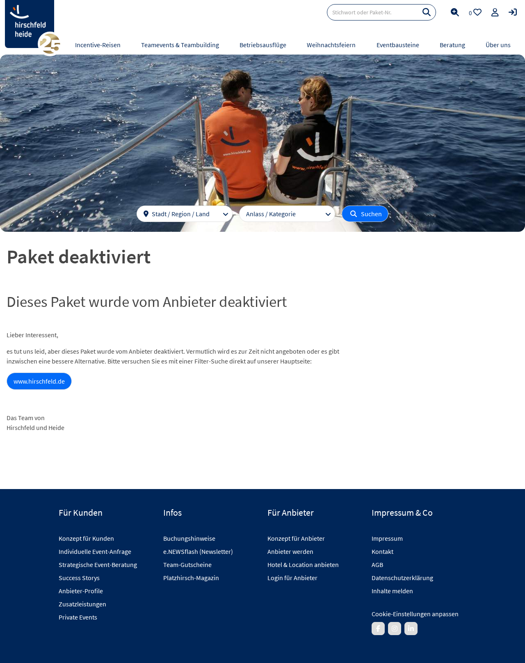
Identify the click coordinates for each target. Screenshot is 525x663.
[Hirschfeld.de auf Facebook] (378, 628)
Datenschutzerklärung (402, 578)
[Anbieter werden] (495, 12)
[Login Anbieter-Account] (512, 12)
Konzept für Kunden (86, 538)
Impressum (387, 538)
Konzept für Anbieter (296, 538)
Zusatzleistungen (82, 604)
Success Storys (79, 578)
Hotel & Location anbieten (303, 564)
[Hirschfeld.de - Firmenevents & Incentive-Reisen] (29, 24)
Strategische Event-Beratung (98, 564)
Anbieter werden (290, 551)
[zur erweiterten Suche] (454, 12)
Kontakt (382, 551)
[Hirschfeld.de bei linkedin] (411, 628)
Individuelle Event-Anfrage (95, 551)
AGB (377, 564)
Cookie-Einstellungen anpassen (415, 614)
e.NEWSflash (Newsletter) (198, 551)
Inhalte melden (392, 591)
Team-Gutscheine (187, 564)
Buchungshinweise (189, 538)
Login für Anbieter (292, 578)
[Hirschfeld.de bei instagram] (394, 628)
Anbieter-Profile (81, 591)
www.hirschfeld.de (39, 381)
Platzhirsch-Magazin (191, 578)
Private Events (78, 617)
